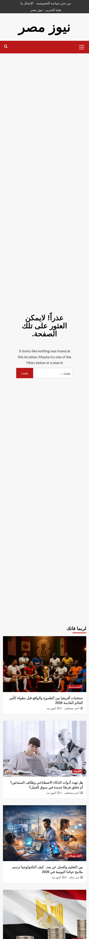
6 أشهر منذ (59, 877)
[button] (81, 46)
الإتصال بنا (26, 3)
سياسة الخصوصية (48, 3)
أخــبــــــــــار (74, 686)
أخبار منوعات (74, 855)
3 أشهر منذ (54, 708)
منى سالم (74, 877)
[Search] (6, 47)
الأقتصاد (77, 771)
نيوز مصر (44, 27)
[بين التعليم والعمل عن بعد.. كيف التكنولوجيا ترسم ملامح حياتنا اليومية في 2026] (44, 833)
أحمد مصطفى (71, 708)
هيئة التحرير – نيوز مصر (45, 10)
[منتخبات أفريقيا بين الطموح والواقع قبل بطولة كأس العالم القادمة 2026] (44, 664)
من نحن (65, 3)
